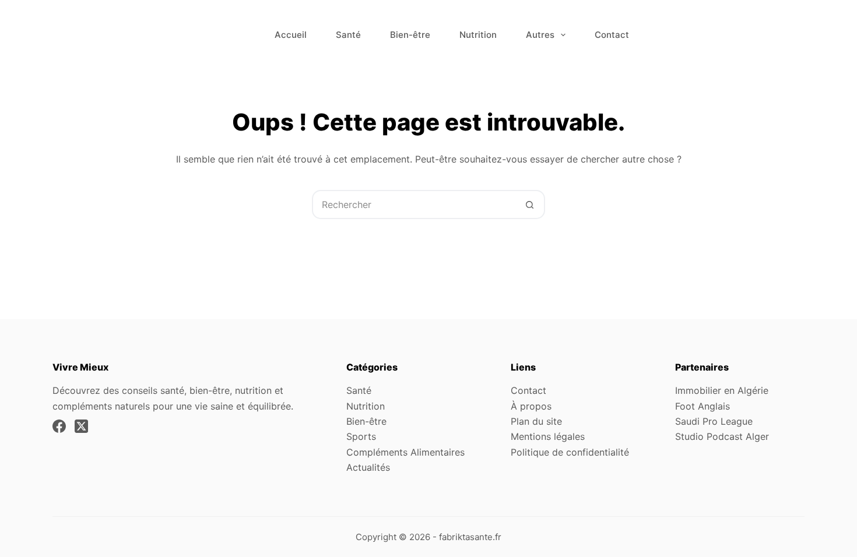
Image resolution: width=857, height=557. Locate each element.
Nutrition (478, 34)
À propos (531, 406)
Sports (361, 436)
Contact (612, 34)
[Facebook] (59, 426)
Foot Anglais (702, 406)
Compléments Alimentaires (405, 452)
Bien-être (410, 34)
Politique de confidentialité (570, 452)
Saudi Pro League (714, 421)
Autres (540, 34)
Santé (348, 34)
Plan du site (536, 421)
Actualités (368, 467)
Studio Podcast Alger (722, 436)
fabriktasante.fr (470, 536)
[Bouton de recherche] (529, 204)
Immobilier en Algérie (721, 390)
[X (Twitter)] (81, 426)
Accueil (291, 34)
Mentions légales (548, 436)
